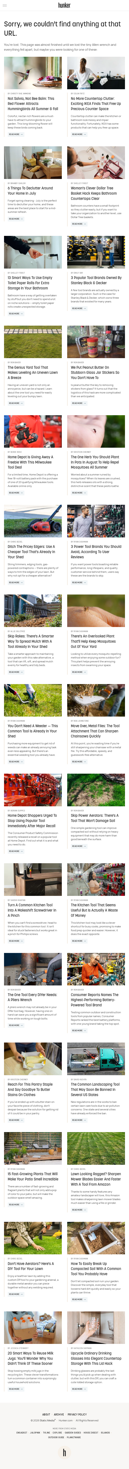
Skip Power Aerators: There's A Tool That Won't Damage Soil (95, 818)
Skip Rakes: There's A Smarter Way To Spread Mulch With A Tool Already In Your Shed (31, 642)
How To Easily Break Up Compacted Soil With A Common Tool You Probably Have (96, 1269)
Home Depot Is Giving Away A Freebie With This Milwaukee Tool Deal (30, 462)
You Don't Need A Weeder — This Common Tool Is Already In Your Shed (33, 731)
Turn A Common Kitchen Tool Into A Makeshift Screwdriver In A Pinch (32, 910)
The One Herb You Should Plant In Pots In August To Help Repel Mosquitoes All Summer (95, 462)
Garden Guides (73, 1433)
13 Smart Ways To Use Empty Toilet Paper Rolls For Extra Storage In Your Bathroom (30, 283)
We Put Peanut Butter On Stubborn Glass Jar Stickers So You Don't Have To (95, 373)
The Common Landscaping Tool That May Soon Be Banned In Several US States (95, 1090)
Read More (14, 135)
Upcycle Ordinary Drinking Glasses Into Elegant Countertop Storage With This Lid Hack (96, 1359)
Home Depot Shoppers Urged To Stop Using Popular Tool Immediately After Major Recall (32, 821)
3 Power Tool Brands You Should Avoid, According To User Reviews (96, 552)
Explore (57, 1433)
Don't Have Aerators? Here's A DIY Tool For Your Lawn (31, 1266)
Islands (105, 1433)
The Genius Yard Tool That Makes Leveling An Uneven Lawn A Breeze (33, 373)
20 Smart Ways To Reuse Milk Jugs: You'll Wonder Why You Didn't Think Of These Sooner (30, 1359)
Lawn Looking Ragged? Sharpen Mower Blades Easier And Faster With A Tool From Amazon (96, 1179)
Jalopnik (35, 1433)
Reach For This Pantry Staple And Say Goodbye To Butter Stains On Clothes (30, 1090)
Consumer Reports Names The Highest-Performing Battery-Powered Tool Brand (94, 1000)
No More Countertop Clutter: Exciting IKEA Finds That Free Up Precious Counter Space (96, 104)
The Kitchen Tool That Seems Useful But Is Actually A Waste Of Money (94, 910)
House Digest (91, 1433)
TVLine (46, 1433)
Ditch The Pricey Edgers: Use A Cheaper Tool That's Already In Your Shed (31, 552)
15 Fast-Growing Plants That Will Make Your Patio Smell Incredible (33, 1176)
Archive (59, 1414)
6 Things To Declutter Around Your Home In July (30, 191)
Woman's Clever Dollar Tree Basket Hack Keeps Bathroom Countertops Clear (94, 194)
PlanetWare (74, 1437)
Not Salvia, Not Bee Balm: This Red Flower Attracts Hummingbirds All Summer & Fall (33, 104)
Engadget (21, 1433)
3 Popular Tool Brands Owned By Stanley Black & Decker (96, 280)
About (46, 1414)
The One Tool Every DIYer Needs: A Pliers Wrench (32, 997)
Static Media (47, 1420)
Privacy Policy (77, 1414)
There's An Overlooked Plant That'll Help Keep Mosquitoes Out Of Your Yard (93, 642)
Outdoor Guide (56, 1437)
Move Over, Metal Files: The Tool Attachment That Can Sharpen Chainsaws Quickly (95, 731)
